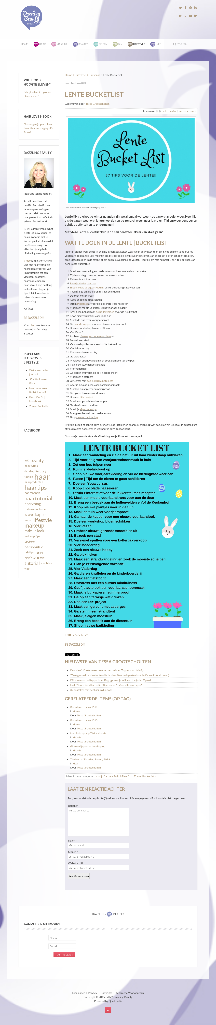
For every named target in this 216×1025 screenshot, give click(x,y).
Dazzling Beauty (122, 996)
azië (26, 460)
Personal (94, 74)
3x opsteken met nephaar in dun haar (91, 689)
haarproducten (33, 482)
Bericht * (73, 805)
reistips (29, 552)
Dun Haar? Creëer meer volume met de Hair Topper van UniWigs (107, 670)
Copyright (106, 992)
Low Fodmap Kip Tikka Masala (88, 733)
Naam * (72, 840)
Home (24, 44)
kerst (28, 520)
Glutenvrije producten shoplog (87, 746)
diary (43, 471)
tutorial (32, 563)
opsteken (30, 541)
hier (32, 325)
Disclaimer (78, 992)
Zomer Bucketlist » (145, 776)
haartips (35, 487)
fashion (28, 476)
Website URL (76, 863)
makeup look (34, 531)
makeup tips (32, 536)
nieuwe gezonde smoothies (95, 336)
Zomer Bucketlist (39, 406)
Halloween (31, 509)
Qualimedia (115, 1001)
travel (41, 558)
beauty (37, 460)
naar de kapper (82, 323)
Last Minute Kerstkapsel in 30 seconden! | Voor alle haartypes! (106, 684)
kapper (28, 514)
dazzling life (31, 471)
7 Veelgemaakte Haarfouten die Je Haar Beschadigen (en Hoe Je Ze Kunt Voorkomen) (119, 675)
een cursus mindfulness (100, 380)
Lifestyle (81, 74)
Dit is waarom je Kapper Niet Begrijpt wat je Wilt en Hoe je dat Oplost (110, 680)
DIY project (86, 397)
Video (27, 260)
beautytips (31, 466)
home (42, 509)
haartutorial (38, 498)
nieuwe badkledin (86, 417)
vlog (27, 568)
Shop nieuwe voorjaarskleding (87, 287)
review (29, 558)
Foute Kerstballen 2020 (83, 720)
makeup (34, 525)
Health (77, 737)
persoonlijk (33, 547)
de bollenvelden (105, 311)
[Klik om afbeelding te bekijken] (131, 160)
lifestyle (42, 520)
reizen (40, 552)
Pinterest (82, 303)
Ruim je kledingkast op (83, 283)
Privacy (92, 992)
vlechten (46, 563)
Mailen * (73, 851)
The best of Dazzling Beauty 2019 (90, 759)
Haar (76, 763)
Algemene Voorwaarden (130, 992)
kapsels (41, 514)
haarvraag (32, 503)
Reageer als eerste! (188, 111)
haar (42, 476)
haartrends (32, 493)
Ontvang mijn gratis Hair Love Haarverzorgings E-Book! (38, 128)
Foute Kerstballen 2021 (83, 707)
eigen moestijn (88, 409)
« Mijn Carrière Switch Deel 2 (113, 776)
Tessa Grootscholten (98, 103)
